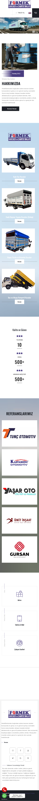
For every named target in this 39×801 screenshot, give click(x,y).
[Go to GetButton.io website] (4, 799)
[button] (29, 13)
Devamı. (6, 742)
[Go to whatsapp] (4, 796)
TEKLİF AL (21, 13)
